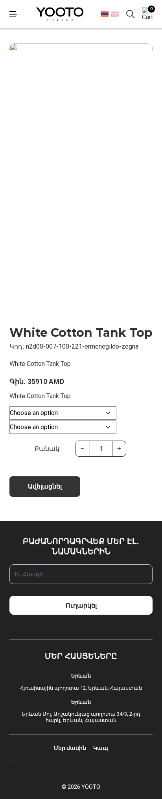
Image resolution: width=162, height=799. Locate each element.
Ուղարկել (81, 605)
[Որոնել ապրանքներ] (130, 14)
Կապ (100, 748)
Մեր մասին (70, 748)
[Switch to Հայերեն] (104, 13)
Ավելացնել (45, 486)
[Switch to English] (114, 14)
